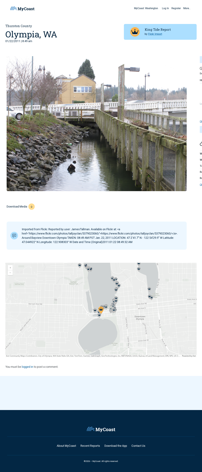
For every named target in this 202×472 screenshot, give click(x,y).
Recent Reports (90, 445)
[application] (101, 310)
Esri (194, 356)
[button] (159, 8)
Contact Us (138, 445)
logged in (27, 366)
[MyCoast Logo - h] (22, 8)
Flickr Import (155, 33)
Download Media (17, 206)
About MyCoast (66, 445)
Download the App (115, 445)
